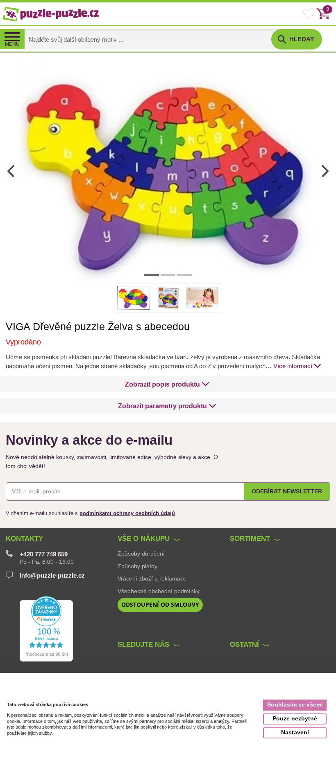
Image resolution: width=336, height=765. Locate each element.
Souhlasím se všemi (295, 705)
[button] (167, 384)
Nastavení (295, 732)
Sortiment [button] (250, 538)
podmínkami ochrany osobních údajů (127, 513)
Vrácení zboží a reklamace (152, 578)
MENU (12, 44)
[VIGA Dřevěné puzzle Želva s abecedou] (168, 171)
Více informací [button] (292, 366)
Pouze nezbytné (294, 719)
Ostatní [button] (244, 644)
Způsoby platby (137, 566)
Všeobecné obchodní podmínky (159, 591)
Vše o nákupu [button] (144, 538)
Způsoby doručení (141, 553)
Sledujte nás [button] (143, 644)
